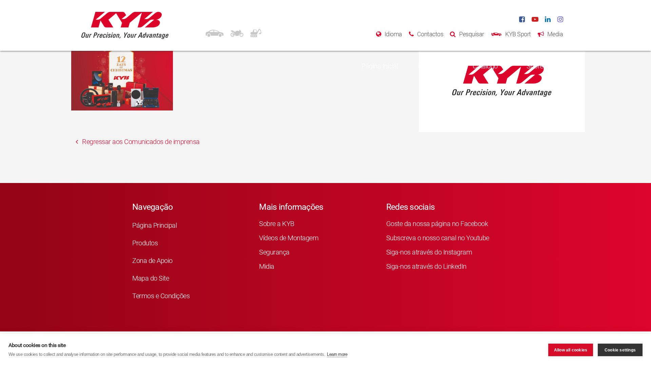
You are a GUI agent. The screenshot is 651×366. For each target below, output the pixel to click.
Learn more (337, 354)
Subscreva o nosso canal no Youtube (437, 238)
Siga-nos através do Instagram (429, 252)
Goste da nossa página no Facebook (437, 224)
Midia (266, 266)
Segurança (274, 252)
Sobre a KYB (276, 224)
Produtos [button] (430, 66)
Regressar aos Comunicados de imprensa (140, 142)
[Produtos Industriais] (256, 32)
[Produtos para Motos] (237, 32)
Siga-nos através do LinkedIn (426, 266)
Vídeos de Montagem (288, 238)
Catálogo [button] (485, 66)
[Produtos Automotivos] (214, 32)
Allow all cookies (570, 350)
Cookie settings (620, 350)
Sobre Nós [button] (541, 66)
